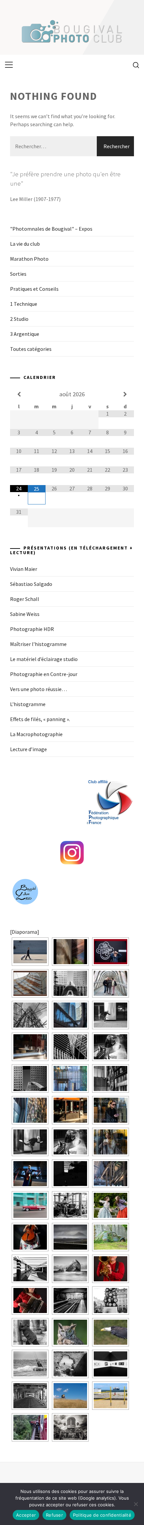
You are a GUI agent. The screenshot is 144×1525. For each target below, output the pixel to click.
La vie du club (25, 243)
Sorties (18, 273)
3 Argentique (24, 334)
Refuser (54, 1515)
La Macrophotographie (36, 734)
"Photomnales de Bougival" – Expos (51, 228)
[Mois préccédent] (19, 394)
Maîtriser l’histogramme (38, 644)
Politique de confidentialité (102, 1515)
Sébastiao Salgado (31, 584)
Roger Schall (24, 599)
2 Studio (19, 318)
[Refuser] (135, 1504)
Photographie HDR (32, 629)
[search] (133, 65)
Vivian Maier (23, 569)
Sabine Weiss (25, 614)
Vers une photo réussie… (38, 689)
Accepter (26, 1515)
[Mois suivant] (125, 394)
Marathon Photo (29, 258)
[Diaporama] (24, 931)
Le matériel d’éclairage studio (44, 659)
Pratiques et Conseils (34, 288)
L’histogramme (28, 704)
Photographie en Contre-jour (43, 674)
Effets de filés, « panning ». (40, 719)
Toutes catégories (31, 349)
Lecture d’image (28, 749)
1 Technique (23, 303)
